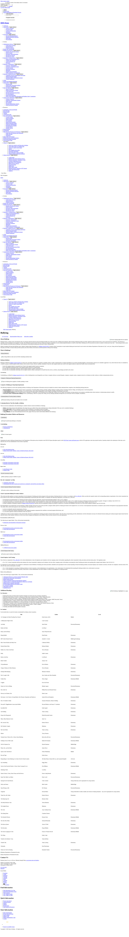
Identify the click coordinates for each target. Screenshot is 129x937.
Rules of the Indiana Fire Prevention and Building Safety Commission (21, 96)
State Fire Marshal (7, 87)
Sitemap (5, 904)
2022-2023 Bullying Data (8, 456)
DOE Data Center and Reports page (71, 440)
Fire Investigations (10, 94)
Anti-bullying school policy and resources (12, 578)
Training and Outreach (10, 60)
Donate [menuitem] (10, 149)
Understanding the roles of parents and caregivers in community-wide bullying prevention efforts (23, 483)
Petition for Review (10, 47)
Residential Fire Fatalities (11, 125)
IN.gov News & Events (8, 914)
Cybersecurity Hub (7, 114)
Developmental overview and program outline (13, 528)
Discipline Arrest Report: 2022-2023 (11, 463)
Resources (8, 62)
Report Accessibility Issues (9, 926)
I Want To (5, 142)
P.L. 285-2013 (78, 496)
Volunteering (8, 33)
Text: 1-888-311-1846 (7, 895)
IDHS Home (5, 23)
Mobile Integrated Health (11, 76)
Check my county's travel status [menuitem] (15, 147)
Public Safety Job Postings (8, 136)
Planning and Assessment (11, 71)
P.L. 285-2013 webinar (8, 585)
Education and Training (11, 86)
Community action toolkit (8, 482)
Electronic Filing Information (12, 54)
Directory (3, 868)
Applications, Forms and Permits (10, 109)
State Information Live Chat (9, 890)
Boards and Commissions (8, 49)
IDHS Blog (8, 38)
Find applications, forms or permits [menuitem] (16, 152)
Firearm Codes (6, 470)
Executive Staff (9, 29)
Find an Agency (6, 892)
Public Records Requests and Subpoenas (11, 131)
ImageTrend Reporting (11, 95)
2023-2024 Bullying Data (8, 449)
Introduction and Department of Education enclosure (14, 522)
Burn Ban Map (6, 110)
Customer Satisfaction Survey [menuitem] (15, 161)
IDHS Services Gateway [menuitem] (14, 163)
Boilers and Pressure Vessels (12, 90)
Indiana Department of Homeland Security (12, 12)
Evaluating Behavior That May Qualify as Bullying (10, 396)
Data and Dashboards (7, 115)
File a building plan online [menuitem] (14, 150)
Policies (5, 903)
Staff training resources (8, 586)
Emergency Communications (9, 57)
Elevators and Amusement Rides (13, 92)
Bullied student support (8, 579)
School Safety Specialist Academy (13, 85)
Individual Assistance (10, 69)
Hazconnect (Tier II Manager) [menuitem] (15, 162)
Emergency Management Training (13, 100)
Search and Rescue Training (12, 105)
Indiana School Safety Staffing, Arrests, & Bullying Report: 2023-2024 (18, 450)
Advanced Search (7, 902)
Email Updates (6, 915)
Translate (10, 6)
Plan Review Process (10, 55)
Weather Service (9, 128)
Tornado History (9, 126)
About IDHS (6, 27)
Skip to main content (5, 1)
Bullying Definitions (5, 353)
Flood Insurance (6, 129)
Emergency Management (8, 64)
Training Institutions (10, 79)
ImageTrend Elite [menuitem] (12, 164)
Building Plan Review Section (12, 51)
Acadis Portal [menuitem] (11, 157)
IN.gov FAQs (6, 905)
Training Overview (10, 99)
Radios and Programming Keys (12, 59)
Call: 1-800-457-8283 (7, 894)
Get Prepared (6, 130)
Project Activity (9, 53)
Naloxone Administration (11, 124)
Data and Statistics (10, 118)
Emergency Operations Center (12, 66)
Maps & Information (7, 912)
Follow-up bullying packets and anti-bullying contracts (14, 580)
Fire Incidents (9, 120)
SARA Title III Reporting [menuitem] (14, 169)
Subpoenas (8, 135)
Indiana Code (6, 916)
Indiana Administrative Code (9, 917)
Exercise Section (9, 67)
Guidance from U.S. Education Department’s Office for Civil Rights (17, 581)
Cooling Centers (9, 117)
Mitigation (8, 70)
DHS (4, 329)
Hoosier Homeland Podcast (12, 35)
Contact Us (5, 25)
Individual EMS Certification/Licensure (14, 77)
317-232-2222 (4, 867)
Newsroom (5, 34)
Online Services (6, 155)
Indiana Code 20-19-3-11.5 (19, 375)
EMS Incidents (9, 119)
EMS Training (9, 101)
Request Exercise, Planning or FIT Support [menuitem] (18, 168)
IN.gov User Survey (7, 901)
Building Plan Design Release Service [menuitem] (17, 158)
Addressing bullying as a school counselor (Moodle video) (15, 576)
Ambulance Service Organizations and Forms (15, 75)
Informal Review (9, 46)
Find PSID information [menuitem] (13, 151)
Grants (4, 80)
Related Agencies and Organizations (11, 138)
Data (2, 431)
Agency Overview (10, 28)
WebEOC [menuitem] (11, 170)
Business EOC (6, 112)
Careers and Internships (11, 30)
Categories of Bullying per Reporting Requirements (11, 378)
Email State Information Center (9, 891)
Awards (5, 918)
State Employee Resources (9, 907)
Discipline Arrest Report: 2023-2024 (11, 462)
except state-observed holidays (32, 860)
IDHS (2, 177)
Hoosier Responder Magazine (12, 37)
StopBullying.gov (7, 587)
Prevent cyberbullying (8, 426)
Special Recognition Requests (9, 139)
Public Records (9, 134)
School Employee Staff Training (7, 550)
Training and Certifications (9, 97)
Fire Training (8, 102)
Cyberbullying (3, 417)
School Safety (6, 82)
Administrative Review (8, 44)
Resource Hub (9, 84)
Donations (8, 32)
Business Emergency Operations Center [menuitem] (17, 159)
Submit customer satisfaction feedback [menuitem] (17, 153)
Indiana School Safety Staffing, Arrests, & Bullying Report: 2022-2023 (18, 457)
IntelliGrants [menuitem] (11, 166)
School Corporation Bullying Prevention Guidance (10, 486)
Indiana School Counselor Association (11, 582)
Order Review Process (10, 45)
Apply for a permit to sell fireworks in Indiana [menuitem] (18, 145)
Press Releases (9, 39)
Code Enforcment (9, 91)
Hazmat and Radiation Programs (10, 81)
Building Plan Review (8, 50)
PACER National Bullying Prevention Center (13, 584)
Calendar (5, 113)
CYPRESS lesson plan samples (10, 547)
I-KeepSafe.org (6, 428)
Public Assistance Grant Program (13, 72)
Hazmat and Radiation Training (12, 103)
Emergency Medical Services (9, 74)
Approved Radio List (10, 61)
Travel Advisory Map (7, 140)
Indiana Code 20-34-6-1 (44, 346)
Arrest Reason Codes (7, 469)
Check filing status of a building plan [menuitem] (16, 146)
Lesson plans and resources (9, 529)
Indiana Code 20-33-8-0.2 (15, 362)
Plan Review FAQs (10, 56)
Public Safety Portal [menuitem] (13, 167)
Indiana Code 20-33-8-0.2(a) (28, 503)
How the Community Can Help (7, 473)
